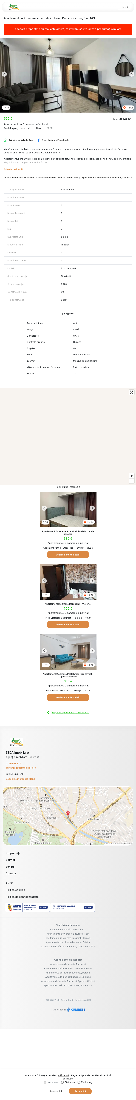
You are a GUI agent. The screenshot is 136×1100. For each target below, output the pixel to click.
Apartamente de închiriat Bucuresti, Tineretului (68, 968)
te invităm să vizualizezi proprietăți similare (93, 29)
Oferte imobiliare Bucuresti (19, 177)
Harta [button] (129, 107)
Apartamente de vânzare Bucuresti (68, 929)
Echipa (10, 866)
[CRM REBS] (75, 1009)
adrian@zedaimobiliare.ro (21, 767)
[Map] (68, 436)
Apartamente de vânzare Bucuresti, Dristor (68, 942)
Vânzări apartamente (68, 925)
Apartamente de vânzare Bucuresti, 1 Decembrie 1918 (68, 946)
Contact (11, 873)
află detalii (63, 1075)
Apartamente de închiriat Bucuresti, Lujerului (68, 977)
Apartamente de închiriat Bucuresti (58, 177)
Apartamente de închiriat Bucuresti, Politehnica (68, 985)
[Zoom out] (131, 480)
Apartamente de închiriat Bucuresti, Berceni (68, 972)
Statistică (70, 1082)
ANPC (9, 883)
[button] (4, 74)
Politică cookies (15, 890)
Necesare (53, 1082)
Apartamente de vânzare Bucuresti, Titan (68, 933)
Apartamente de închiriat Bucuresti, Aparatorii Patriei (68, 981)
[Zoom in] (131, 475)
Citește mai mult (13, 169)
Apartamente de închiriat (68, 959)
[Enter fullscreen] (131, 392)
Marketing (86, 1082)
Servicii (11, 859)
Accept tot (80, 1091)
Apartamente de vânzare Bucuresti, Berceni (68, 938)
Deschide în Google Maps (20, 778)
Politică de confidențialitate (22, 896)
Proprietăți (13, 853)
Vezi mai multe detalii (68, 554)
